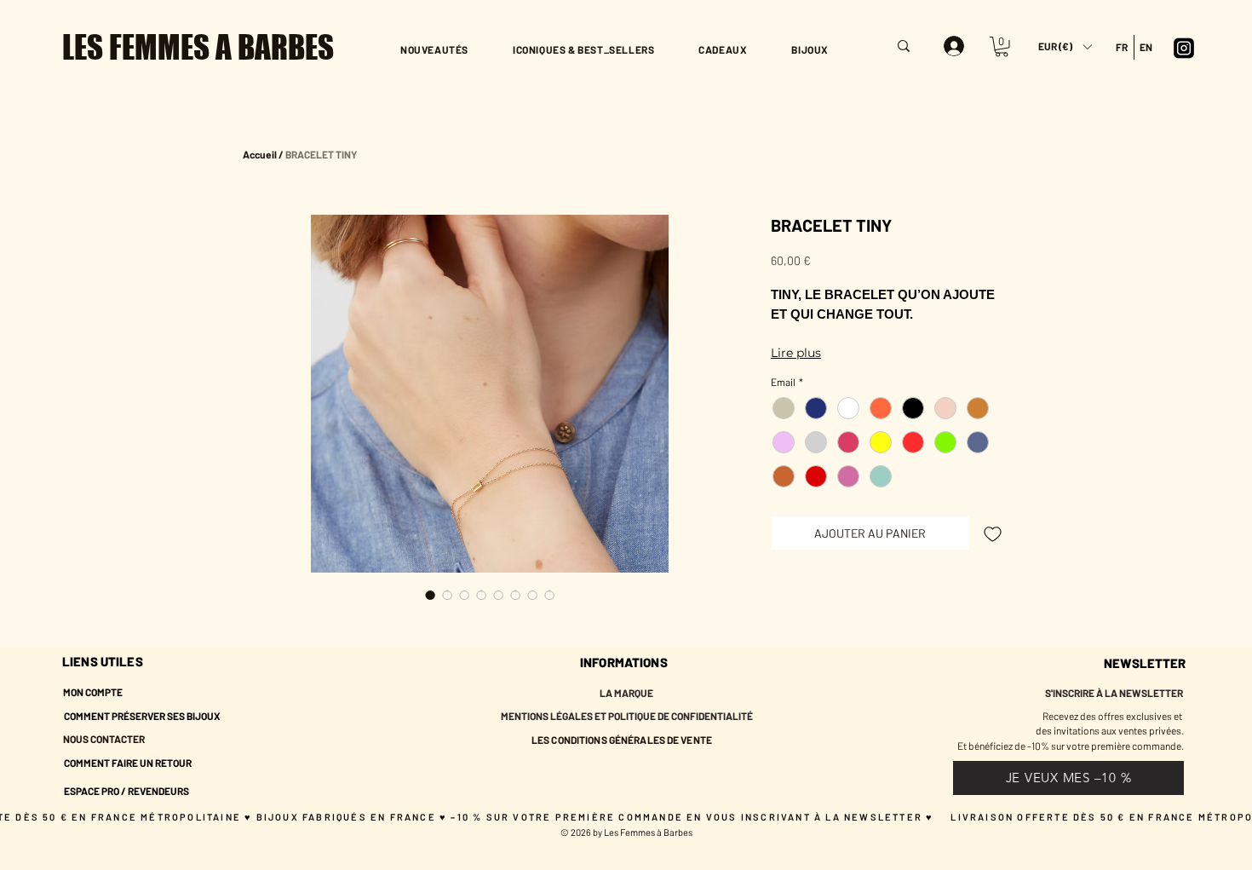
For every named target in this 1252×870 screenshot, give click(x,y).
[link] (1002, 47)
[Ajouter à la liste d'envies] (992, 533)
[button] (1064, 46)
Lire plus (796, 352)
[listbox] (1064, 46)
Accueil (260, 154)
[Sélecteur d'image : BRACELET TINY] (430, 594)
